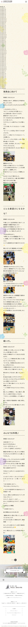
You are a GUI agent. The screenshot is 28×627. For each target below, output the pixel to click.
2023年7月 (2, 57)
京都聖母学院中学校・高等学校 (9, 593)
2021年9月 (2, 86)
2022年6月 (2, 74)
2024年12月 (2, 34)
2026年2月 (2, 15)
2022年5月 (2, 76)
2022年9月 (2, 70)
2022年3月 (2, 78)
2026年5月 (2, 11)
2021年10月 (2, 85)
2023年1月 (2, 65)
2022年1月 (2, 81)
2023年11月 (2, 52)
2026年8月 (2, 7)
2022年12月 (2, 66)
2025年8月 (2, 23)
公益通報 (14, 608)
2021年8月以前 (3, 88)
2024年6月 (2, 42)
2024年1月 (2, 49)
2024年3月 (2, 46)
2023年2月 (2, 64)
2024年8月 (2, 40)
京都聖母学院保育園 (18, 595)
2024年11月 (2, 36)
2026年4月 (2, 13)
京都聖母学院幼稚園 (9, 595)
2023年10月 (2, 53)
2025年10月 (2, 21)
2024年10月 (2, 37)
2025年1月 (2, 33)
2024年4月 (2, 45)
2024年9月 (2, 38)
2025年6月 (2, 26)
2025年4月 (2, 29)
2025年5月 (2, 28)
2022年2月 (2, 80)
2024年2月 (2, 48)
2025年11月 (2, 19)
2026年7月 (2, 9)
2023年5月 (2, 60)
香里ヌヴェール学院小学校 (21, 603)
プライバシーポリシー (14, 610)
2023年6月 (2, 58)
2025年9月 (2, 22)
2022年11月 (2, 68)
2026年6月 (2, 10)
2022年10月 (2, 69)
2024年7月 (2, 41)
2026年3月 (2, 14)
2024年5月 (2, 44)
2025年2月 (2, 32)
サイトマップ (14, 614)
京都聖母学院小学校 (20, 593)
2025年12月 (2, 18)
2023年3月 (2, 62)
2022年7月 (2, 73)
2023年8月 (2, 56)
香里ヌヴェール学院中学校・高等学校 (8, 603)
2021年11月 (2, 84)
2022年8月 (2, 72)
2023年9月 (2, 54)
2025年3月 (2, 30)
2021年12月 (2, 82)
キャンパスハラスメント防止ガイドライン (14, 612)
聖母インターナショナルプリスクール (14, 597)
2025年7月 (2, 25)
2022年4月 (2, 77)
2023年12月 (2, 50)
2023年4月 (2, 61)
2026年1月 (2, 17)
